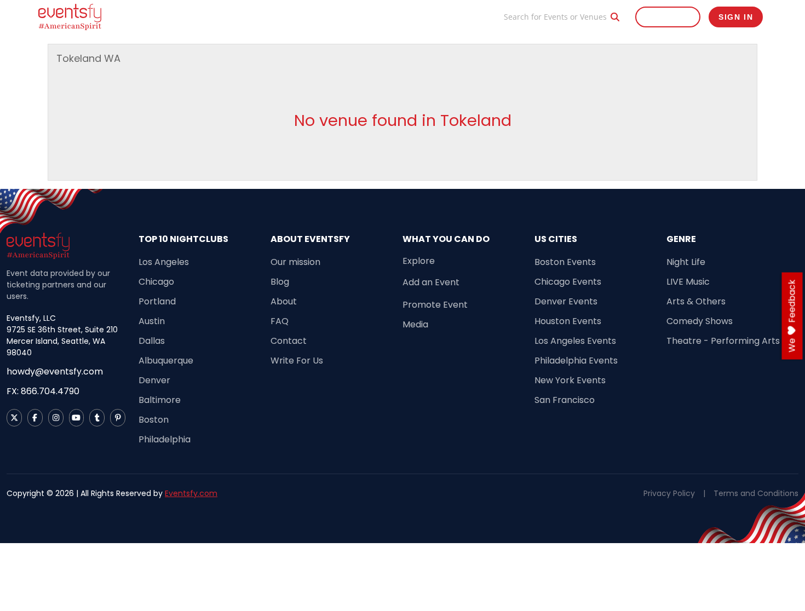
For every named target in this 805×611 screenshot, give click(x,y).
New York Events (570, 380)
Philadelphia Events (576, 360)
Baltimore (160, 400)
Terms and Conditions (756, 493)
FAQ (280, 321)
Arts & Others (696, 301)
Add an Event (431, 282)
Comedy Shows (699, 321)
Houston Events (567, 321)
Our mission (295, 262)
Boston (154, 419)
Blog (479, 16)
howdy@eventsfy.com (55, 371)
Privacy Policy (669, 493)
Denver (154, 380)
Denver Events (565, 301)
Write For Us (297, 360)
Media (415, 324)
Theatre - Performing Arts (723, 341)
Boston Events (565, 262)
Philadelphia (165, 439)
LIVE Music (688, 281)
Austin (152, 321)
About (284, 301)
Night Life (685, 262)
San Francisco (564, 400)
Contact (289, 341)
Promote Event (428, 16)
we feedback (792, 316)
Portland (157, 301)
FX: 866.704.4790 (43, 391)
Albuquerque (166, 360)
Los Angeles (164, 262)
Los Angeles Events (575, 341)
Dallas (152, 341)
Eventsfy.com (191, 493)
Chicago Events (567, 281)
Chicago (156, 281)
